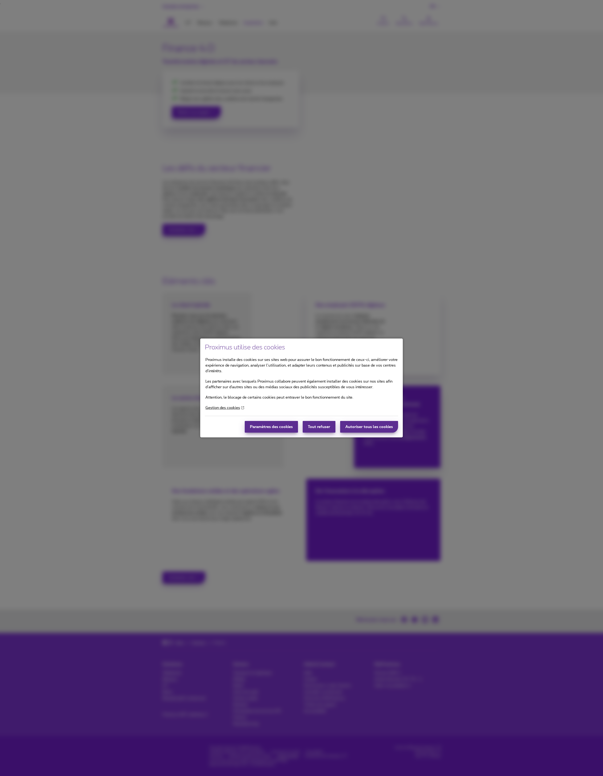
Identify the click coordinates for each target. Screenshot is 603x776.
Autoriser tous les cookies (369, 427)
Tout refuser (319, 427)
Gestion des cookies (222, 408)
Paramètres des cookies (271, 427)
